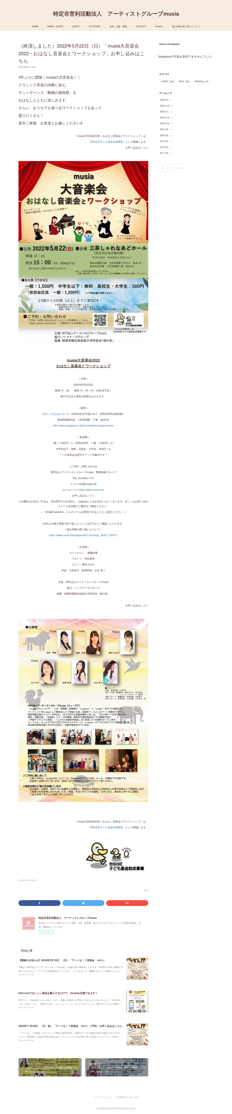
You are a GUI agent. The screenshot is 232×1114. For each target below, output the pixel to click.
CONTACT (141, 26)
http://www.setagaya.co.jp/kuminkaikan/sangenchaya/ (83, 425)
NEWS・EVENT (55, 26)
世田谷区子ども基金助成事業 (106, 141)
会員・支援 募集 (118, 26)
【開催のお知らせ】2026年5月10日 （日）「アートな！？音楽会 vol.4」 (62, 960)
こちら (144, 147)
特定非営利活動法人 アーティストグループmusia (116, 14)
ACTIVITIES (94, 26)
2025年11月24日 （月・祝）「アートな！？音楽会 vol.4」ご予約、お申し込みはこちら (70, 1026)
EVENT (167, 81)
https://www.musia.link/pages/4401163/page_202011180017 (83, 535)
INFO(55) (33, 880)
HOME (35, 26)
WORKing (201, 81)
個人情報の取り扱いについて (186, 26)
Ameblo (159, 26)
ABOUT (76, 26)
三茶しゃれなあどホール (55, 414)
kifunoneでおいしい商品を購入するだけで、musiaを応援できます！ (58, 993)
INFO (184, 81)
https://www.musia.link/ (91, 489)
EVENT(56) (23, 880)
